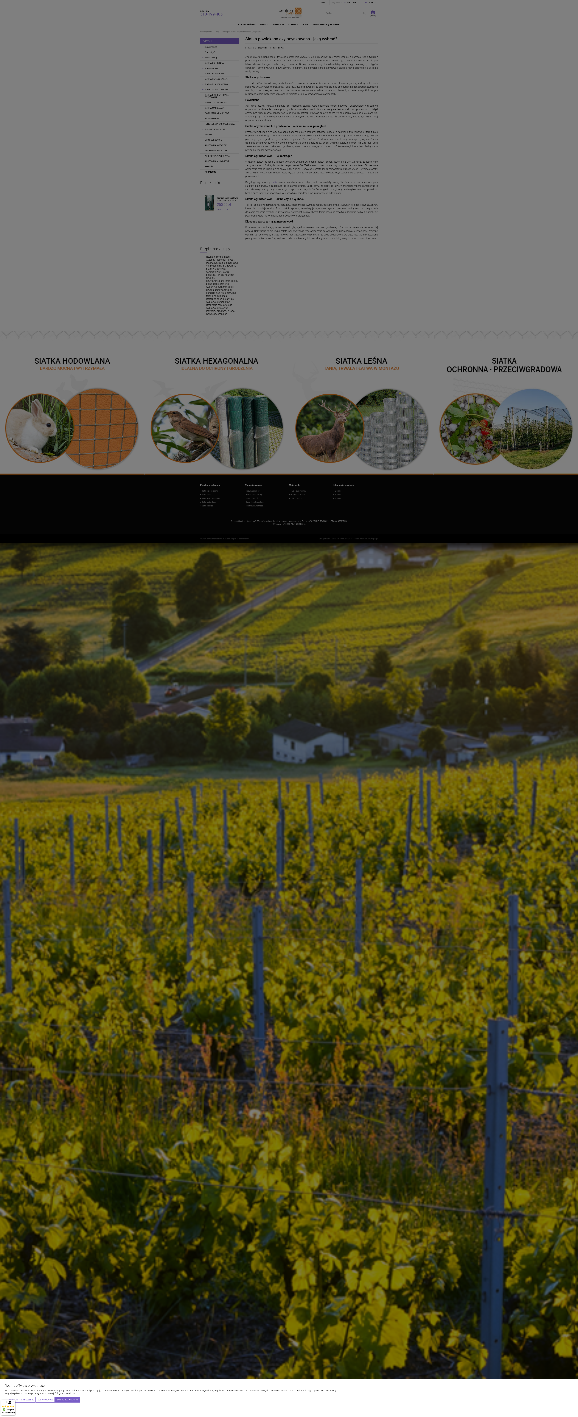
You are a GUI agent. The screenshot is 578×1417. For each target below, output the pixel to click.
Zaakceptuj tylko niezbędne (20, 1400)
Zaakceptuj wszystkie (67, 1400)
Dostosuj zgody (45, 1400)
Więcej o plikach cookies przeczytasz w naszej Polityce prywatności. (41, 1393)
